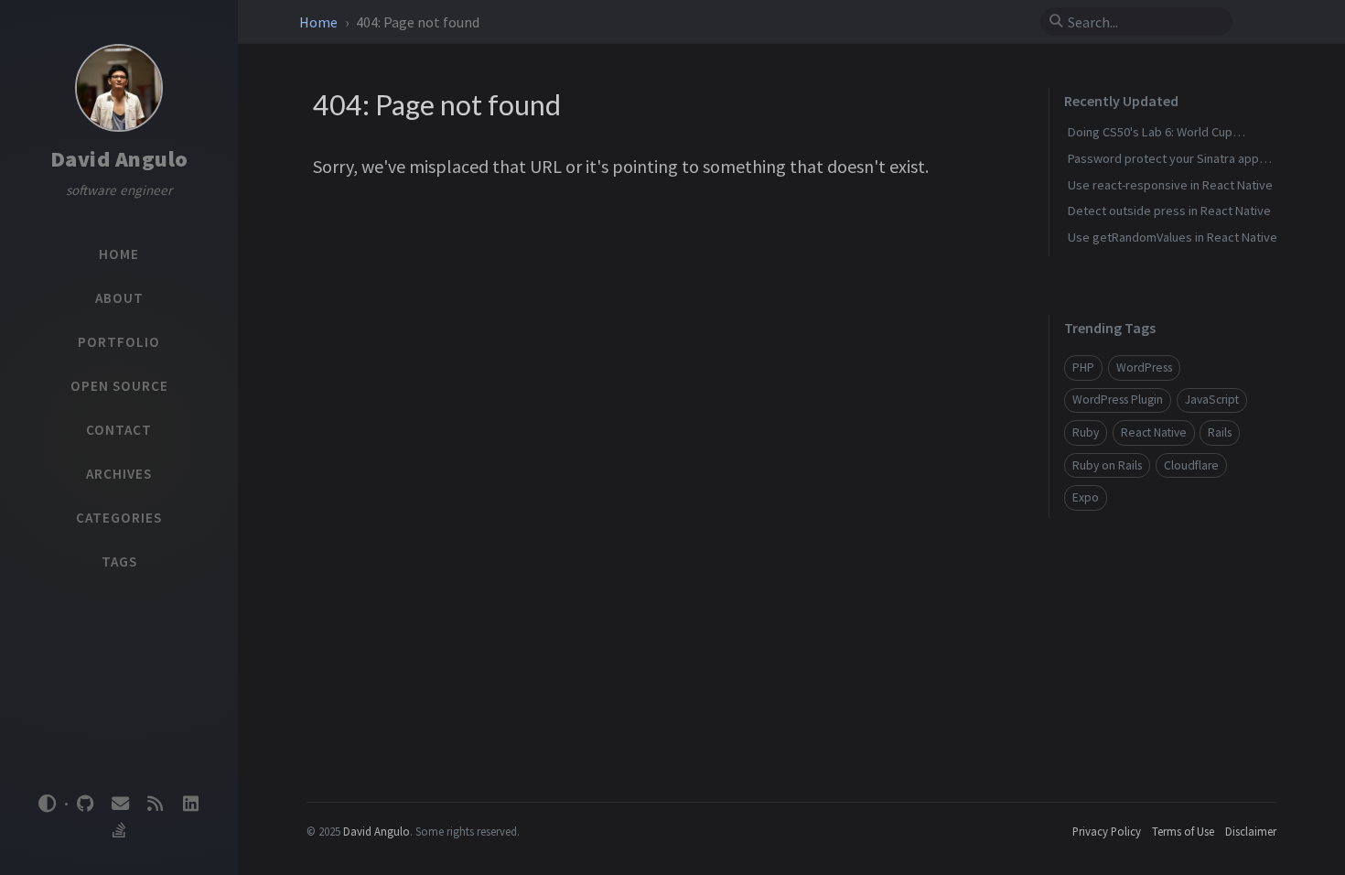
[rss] (155, 804)
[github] (85, 804)
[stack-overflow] (119, 830)
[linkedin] (190, 804)
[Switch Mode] (47, 803)
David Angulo (119, 159)
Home (319, 22)
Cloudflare (1191, 465)
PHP (1083, 367)
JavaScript (1212, 399)
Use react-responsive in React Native (1170, 185)
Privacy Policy (1106, 831)
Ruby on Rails (1107, 465)
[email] (119, 804)
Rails (1220, 432)
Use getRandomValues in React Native (1172, 237)
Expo (1085, 497)
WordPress (1144, 367)
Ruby (1085, 432)
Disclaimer (1250, 831)
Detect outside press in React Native (1169, 210)
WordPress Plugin (1117, 399)
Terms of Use (1183, 831)
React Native (1154, 432)
